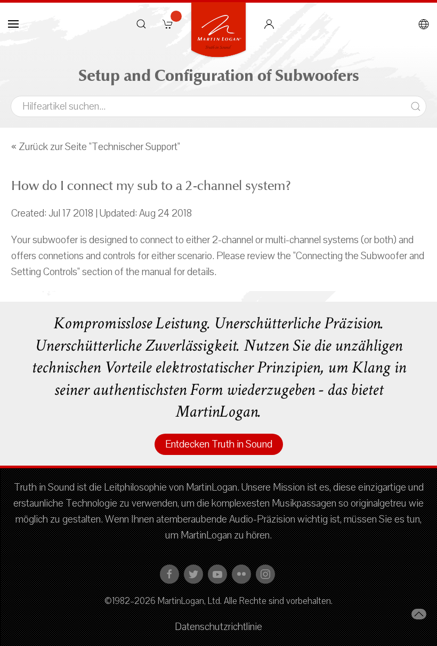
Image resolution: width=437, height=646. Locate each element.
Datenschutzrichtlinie (218, 627)
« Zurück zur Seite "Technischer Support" (95, 147)
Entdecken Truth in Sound (218, 444)
